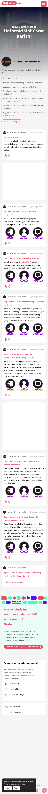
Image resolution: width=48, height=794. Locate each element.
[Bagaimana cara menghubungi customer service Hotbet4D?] (5, 501)
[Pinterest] (37, 790)
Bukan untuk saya (16, 694)
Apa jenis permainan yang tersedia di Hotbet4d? (23, 82)
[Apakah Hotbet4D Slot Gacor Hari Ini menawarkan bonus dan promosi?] (5, 394)
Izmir (44, 786)
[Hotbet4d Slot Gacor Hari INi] (6, 62)
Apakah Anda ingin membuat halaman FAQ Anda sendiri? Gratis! (20, 616)
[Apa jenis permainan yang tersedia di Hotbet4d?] (5, 243)
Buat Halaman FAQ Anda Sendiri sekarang (23, 646)
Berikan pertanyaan (12, 121)
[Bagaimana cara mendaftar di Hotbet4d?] (5, 286)
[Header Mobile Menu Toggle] (44, 4)
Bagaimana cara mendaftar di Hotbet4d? (20, 87)
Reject (16, 788)
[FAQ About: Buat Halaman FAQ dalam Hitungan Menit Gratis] (11, 3)
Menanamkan (15, 712)
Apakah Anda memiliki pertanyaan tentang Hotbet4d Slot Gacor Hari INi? (22, 574)
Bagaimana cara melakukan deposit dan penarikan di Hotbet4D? (24, 114)
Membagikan (15, 706)
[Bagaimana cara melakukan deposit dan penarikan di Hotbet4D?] (5, 557)
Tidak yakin (14, 689)
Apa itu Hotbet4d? (10, 78)
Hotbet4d (8, 141)
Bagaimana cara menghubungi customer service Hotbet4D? (23, 107)
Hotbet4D (11, 361)
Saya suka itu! (15, 683)
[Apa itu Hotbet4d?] (5, 155)
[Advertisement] (24, 181)
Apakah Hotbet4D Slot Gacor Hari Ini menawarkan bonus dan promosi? (24, 99)
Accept (8, 788)
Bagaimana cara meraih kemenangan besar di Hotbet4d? (22, 92)
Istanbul (39, 786)
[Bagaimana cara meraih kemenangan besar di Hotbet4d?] (5, 339)
